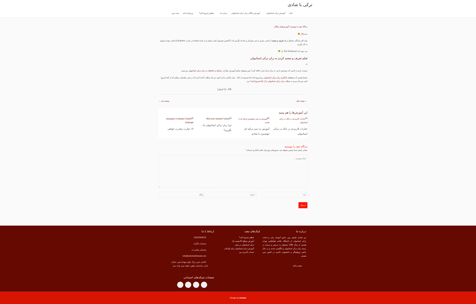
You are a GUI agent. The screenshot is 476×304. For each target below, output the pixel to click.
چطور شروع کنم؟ (206, 13)
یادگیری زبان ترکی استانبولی (275, 78)
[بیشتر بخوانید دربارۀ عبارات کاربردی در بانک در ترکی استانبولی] (290, 120)
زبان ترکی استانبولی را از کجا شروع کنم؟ (267, 81)
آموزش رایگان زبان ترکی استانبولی (245, 13)
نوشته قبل (301, 101)
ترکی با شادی (300, 4)
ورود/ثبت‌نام (188, 13)
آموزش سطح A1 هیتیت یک (243, 241)
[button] (167, 13)
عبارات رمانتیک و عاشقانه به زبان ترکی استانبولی (208, 71)
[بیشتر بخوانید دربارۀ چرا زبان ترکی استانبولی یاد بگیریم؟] (219, 119)
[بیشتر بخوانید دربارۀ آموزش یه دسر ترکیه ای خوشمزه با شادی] (252, 120)
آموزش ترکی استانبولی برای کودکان (239, 248)
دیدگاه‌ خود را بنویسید (298, 27)
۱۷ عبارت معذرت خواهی (180, 128)
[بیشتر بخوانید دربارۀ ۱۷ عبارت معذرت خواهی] (176, 120)
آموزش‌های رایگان (281, 27)
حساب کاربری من (246, 252)
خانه (291, 13)
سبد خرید (175, 13)
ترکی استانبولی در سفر (244, 245)
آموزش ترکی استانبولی (275, 13)
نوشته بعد (164, 101)
